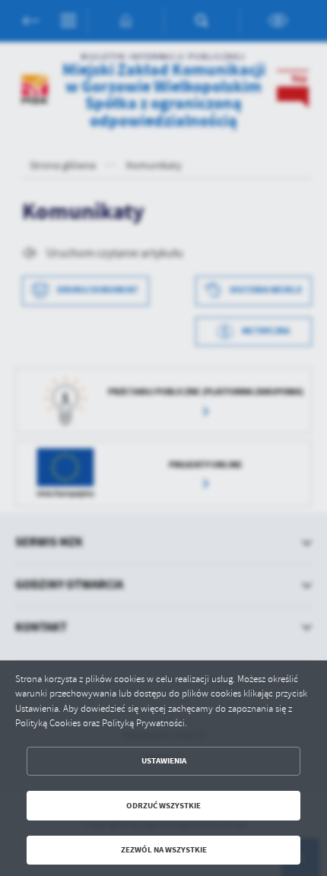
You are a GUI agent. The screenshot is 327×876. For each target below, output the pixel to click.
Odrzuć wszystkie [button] (163, 805)
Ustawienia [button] (163, 760)
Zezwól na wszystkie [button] (164, 849)
